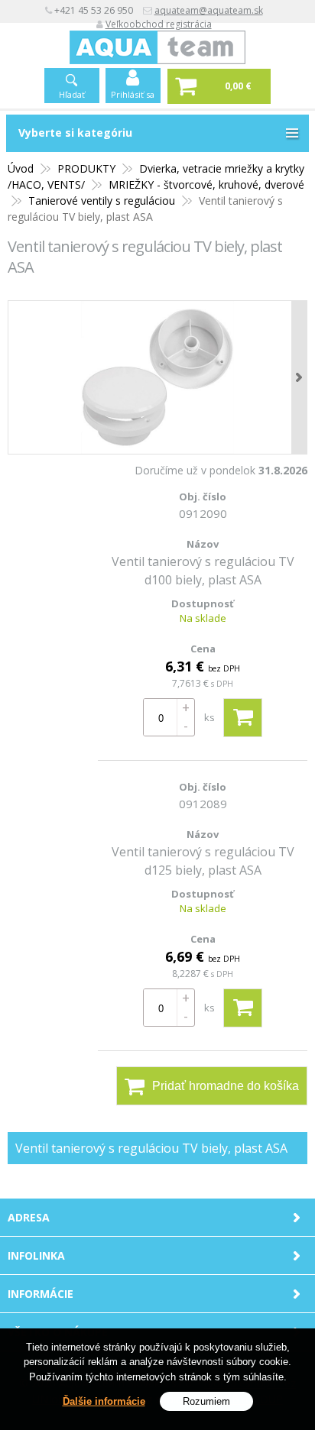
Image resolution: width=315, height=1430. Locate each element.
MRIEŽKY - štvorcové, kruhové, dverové (206, 184)
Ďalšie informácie (104, 1401)
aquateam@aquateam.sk (208, 10)
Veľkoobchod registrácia (159, 24)
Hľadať (72, 94)
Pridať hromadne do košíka (225, 1085)
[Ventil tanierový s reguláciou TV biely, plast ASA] (157, 377)
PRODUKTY (86, 168)
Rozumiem (206, 1401)
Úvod (21, 168)
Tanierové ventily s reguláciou (101, 200)
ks (209, 717)
